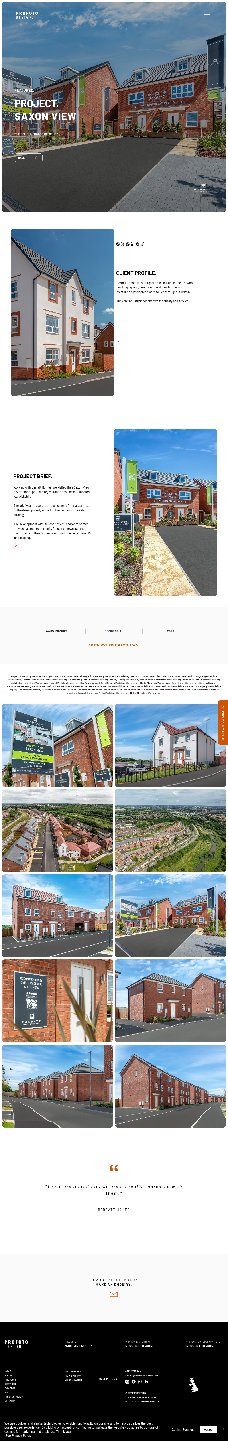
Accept (209, 1429)
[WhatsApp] (128, 244)
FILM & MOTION (73, 1375)
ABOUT (8, 1375)
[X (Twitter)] (123, 244)
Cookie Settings (183, 1429)
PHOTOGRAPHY (73, 1371)
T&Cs (8, 1392)
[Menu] (207, 15)
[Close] (222, 1429)
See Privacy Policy (18, 1435)
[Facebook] (118, 244)
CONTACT (10, 1388)
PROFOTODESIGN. (151, 1401)
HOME (8, 1371)
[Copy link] (143, 244)
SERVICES (10, 1384)
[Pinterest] (138, 244)
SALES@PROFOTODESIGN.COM (142, 1375)
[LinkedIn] (133, 244)
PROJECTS (10, 1379)
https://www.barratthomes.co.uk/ (114, 644)
